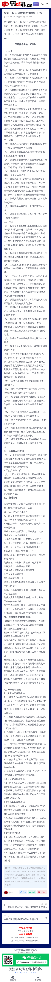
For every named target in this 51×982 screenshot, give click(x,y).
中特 (11, 892)
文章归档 (21, 17)
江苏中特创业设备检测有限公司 (25, 950)
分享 (24, 892)
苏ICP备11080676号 (25, 952)
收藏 (33, 892)
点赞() (43, 892)
